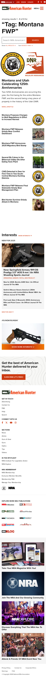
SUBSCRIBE (13, 377)
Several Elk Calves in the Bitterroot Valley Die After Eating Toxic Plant (13, 159)
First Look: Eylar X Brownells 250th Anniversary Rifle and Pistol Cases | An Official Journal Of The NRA (23, 302)
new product (30, 278)
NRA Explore (6, 464)
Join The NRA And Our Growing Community (23, 597)
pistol (21, 278)
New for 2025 (7, 312)
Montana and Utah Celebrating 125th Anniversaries (15, 84)
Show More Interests (28, 347)
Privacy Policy (6, 668)
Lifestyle (9, 107)
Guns (4, 442)
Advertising (6, 401)
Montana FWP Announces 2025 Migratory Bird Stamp (14, 144)
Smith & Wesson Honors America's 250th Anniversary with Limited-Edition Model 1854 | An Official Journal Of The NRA (22, 292)
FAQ (3, 408)
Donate (30, 2)
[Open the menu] (42, 8)
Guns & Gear (6, 439)
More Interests (24, 236)
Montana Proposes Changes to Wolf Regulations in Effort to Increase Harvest (14, 117)
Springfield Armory (11, 278)
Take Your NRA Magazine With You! (19, 568)
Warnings (5, 671)
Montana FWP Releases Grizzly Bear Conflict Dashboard (12, 131)
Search (35, 40)
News (4, 107)
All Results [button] (10, 45)
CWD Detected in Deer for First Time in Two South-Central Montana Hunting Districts (13, 175)
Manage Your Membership (11, 482)
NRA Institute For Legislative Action (14, 461)
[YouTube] (45, 2)
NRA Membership (8, 472)
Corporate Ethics (31, 668)
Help (3, 411)
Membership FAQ (8, 479)
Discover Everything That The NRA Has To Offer (22, 628)
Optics (4, 446)
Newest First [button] (26, 45)
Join (18, 2)
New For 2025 (8, 240)
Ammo (4, 436)
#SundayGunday (10, 320)
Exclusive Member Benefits (12, 476)
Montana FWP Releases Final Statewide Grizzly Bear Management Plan (15, 187)
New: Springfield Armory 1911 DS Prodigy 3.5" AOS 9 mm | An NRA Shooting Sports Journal (21, 272)
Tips (3, 449)
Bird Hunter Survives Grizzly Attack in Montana (14, 200)
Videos (4, 452)
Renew (23, 2)
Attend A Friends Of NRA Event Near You (21, 658)
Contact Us (6, 405)
